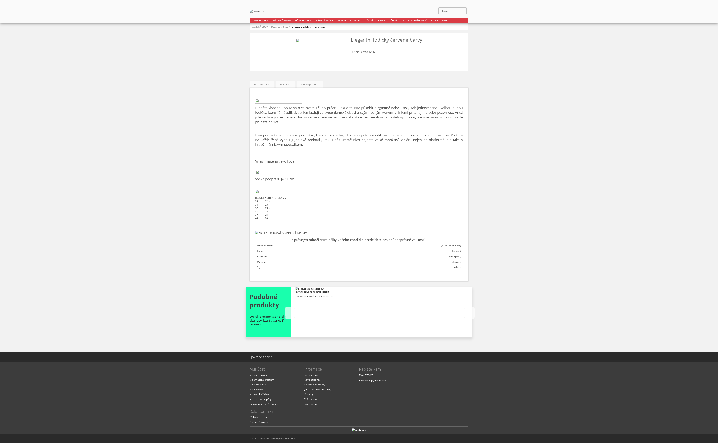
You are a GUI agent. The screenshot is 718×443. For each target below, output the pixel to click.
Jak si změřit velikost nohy (317, 389)
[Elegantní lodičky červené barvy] (297, 40)
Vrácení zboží (311, 399)
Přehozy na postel (259, 417)
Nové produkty (312, 374)
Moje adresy (256, 389)
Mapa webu (310, 404)
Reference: (357, 51)
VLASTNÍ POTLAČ (417, 20)
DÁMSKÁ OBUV (260, 20)
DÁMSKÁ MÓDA (282, 20)
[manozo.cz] (265, 11)
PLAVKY (341, 20)
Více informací (262, 84)
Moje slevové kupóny (260, 399)
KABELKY (355, 20)
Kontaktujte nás (312, 379)
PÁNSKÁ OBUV (303, 20)
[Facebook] (290, 357)
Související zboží (309, 84)
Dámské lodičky (279, 26)
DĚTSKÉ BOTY (396, 20)
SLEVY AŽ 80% (439, 20)
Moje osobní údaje (259, 394)
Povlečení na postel (260, 422)
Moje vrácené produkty (262, 379)
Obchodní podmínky (314, 384)
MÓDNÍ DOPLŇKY (374, 20)
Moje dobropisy (258, 384)
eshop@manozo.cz (376, 380)
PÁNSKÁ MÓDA (325, 20)
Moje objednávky (258, 374)
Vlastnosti (285, 84)
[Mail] (280, 357)
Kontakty (308, 394)
